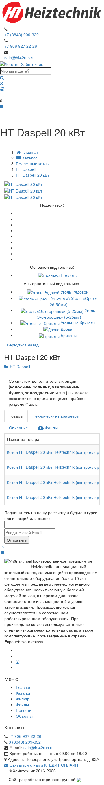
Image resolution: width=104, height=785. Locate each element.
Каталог (23, 693)
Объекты (24, 716)
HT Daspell (19, 366)
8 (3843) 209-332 (25, 742)
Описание (18, 427)
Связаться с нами (25, 765)
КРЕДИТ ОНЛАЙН (61, 765)
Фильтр (22, 699)
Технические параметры (56, 416)
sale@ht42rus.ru (19, 57)
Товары (16, 416)
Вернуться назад (22, 345)
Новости (23, 710)
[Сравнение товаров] (52, 95)
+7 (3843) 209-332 (21, 34)
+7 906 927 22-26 (20, 46)
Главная (23, 687)
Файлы (51, 427)
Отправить (17, 540)
